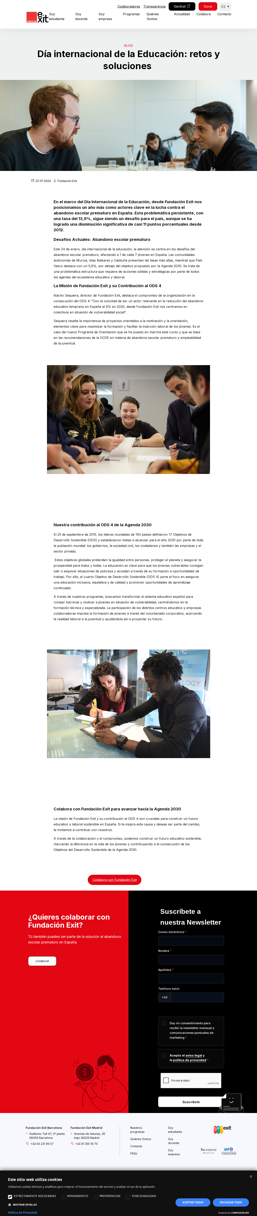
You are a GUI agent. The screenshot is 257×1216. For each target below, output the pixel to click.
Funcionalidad (144, 1196)
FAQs (133, 1153)
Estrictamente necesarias (35, 1196)
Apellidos (164, 970)
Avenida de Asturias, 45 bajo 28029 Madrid (89, 1135)
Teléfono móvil (168, 988)
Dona (208, 6)
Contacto (224, 14)
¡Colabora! (42, 961)
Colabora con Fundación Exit (115, 880)
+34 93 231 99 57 (42, 1143)
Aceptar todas (193, 1202)
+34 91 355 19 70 (86, 1143)
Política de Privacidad (22, 1212)
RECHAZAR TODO (231, 1202)
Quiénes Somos (140, 1139)
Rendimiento (77, 1196)
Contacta (136, 1146)
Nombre (163, 950)
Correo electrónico (171, 932)
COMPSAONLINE (240, 1212)
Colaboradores (128, 6)
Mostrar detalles (25, 1204)
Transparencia (154, 6)
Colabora (204, 14)
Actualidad (182, 14)
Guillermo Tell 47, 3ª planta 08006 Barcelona (47, 1135)
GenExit (180, 6)
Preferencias (110, 1196)
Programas (131, 14)
